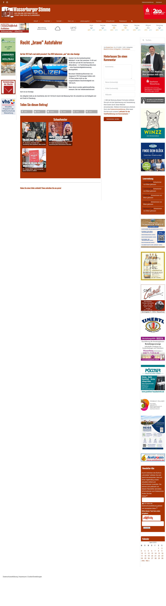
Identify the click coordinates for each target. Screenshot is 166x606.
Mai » (148, 561)
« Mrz (143, 561)
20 (152, 556)
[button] (132, 21)
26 (149, 558)
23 (162, 556)
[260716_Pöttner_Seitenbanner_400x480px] (153, 366)
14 (155, 553)
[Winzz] (153, 109)
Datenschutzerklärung (149, 506)
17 (142, 556)
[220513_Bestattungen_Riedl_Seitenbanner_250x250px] (153, 338)
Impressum (23, 577)
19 (149, 556)
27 (152, 558)
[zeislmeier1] (153, 455)
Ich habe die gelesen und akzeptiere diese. (152, 506)
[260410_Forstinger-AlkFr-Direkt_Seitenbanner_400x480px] (153, 253)
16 (162, 553)
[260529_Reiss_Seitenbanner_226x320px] (153, 417)
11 (145, 553)
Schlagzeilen (117, 49)
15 (159, 553)
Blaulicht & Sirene (108, 49)
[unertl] (153, 318)
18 (145, 556)
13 (152, 553)
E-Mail (144, 496)
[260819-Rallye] (34, 123)
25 (145, 558)
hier (150, 493)
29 (159, 558)
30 (162, 558)
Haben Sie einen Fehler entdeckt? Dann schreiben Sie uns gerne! (40, 188)
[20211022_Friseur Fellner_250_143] (153, 399)
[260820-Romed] (60, 123)
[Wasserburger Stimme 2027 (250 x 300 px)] (153, 220)
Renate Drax (109, 47)
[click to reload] (151, 518)
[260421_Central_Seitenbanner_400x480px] (153, 286)
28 (155, 558)
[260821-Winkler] (34, 149)
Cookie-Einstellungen (35, 577)
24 (142, 558)
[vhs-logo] (8, 100)
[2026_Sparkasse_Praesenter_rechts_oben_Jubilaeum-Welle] (154, 5)
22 (159, 556)
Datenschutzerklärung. (118, 109)
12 (149, 553)
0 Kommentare (126, 49)
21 (155, 556)
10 (142, 553)
